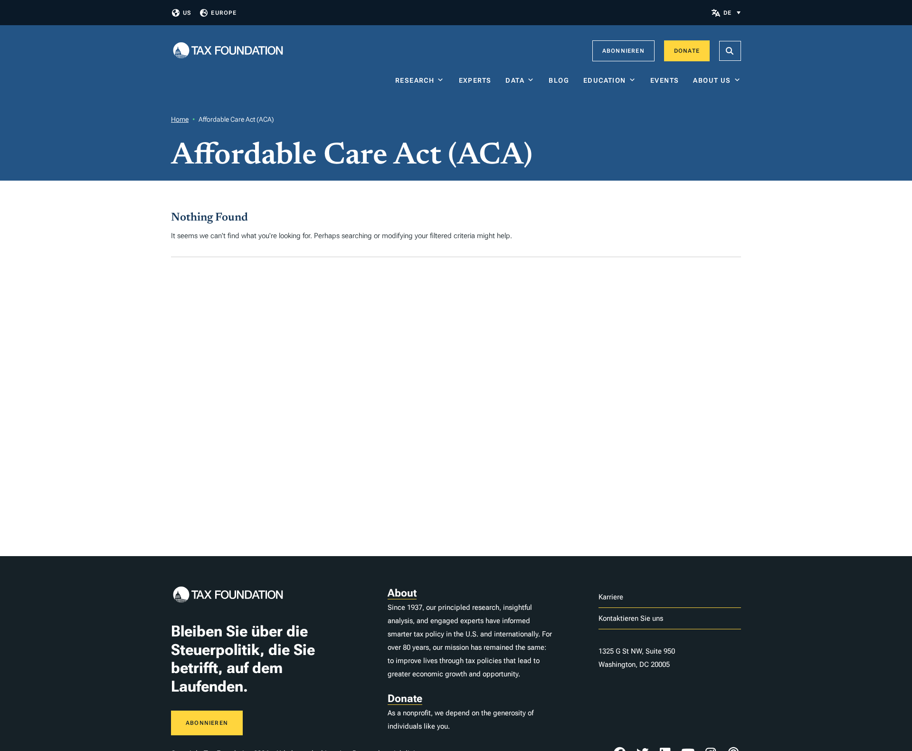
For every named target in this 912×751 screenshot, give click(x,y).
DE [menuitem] (727, 13)
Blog (559, 80)
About (402, 593)
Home (180, 119)
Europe (224, 13)
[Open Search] (730, 51)
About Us (712, 80)
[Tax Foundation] (228, 51)
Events (664, 80)
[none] (732, 12)
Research (414, 80)
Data (514, 80)
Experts (475, 80)
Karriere (610, 597)
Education (604, 80)
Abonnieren (623, 51)
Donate (687, 51)
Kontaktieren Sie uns (630, 618)
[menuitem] (732, 12)
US (187, 13)
